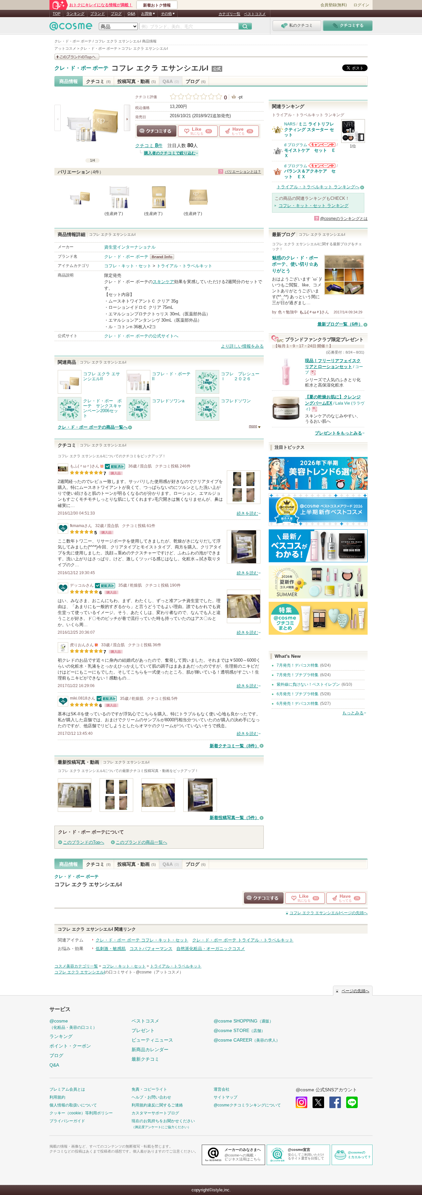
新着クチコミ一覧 (234, 745)
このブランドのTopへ (83, 842)
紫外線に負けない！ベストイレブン (308, 684)
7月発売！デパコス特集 (297, 665)
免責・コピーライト (149, 1089)
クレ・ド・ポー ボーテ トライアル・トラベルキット (242, 940)
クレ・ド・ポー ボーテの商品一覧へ (93, 427)
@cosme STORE (239, 1030)
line (352, 1102)
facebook (335, 1102)
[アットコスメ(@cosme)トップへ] (70, 27)
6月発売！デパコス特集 (297, 703)
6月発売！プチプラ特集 (297, 694)
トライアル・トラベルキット (184, 265)
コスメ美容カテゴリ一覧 (76, 966)
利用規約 (57, 1097)
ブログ (116, 13)
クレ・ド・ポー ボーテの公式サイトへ (141, 335)
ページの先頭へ (328, 913)
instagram (301, 1102)
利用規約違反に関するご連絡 (157, 1105)
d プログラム (295, 145)
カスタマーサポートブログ (155, 1113)
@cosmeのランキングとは (344, 218)
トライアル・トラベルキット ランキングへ (318, 186)
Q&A (131, 13)
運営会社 (221, 1089)
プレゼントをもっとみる (338, 433)
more (253, 426)
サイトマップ (225, 1097)
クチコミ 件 (149, 145)
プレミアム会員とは (67, 1089)
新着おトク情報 (157, 5)
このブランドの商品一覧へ (141, 842)
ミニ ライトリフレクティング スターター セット (309, 129)
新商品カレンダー (150, 1049)
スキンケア (163, 281)
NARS (289, 124)
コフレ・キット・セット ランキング (313, 205)
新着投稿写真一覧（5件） (234, 817)
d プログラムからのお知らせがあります (322, 145)
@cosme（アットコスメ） (159, 972)
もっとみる (353, 712)
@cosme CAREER (247, 1040)
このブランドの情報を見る (76, 57)
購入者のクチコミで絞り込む (170, 153)
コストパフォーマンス (151, 948)
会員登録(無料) (333, 5)
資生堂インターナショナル (130, 247)
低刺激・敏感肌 (111, 948)
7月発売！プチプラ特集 (297, 675)
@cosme (73, 1024)
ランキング (75, 13)
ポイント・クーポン (70, 1046)
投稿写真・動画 (136, 81)
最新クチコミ (145, 1059)
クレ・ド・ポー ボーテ (81, 68)
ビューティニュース (152, 1040)
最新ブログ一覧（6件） (340, 324)
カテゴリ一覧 (229, 14)
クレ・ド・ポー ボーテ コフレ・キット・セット (142, 940)
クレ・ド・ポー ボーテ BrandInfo (164, 256)
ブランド (97, 13)
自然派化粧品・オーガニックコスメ (210, 948)
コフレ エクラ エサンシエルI (159, 68)
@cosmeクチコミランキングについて (247, 1105)
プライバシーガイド (67, 1121)
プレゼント (143, 1030)
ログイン (361, 5)
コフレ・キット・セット (127, 265)
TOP (56, 13)
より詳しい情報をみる (242, 346)
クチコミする (156, 131)
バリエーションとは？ (243, 171)
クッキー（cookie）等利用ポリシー (81, 1113)
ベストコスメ (255, 14)
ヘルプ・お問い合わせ (151, 1097)
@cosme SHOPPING (243, 1020)
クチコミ (98, 81)
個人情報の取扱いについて (73, 1105)
